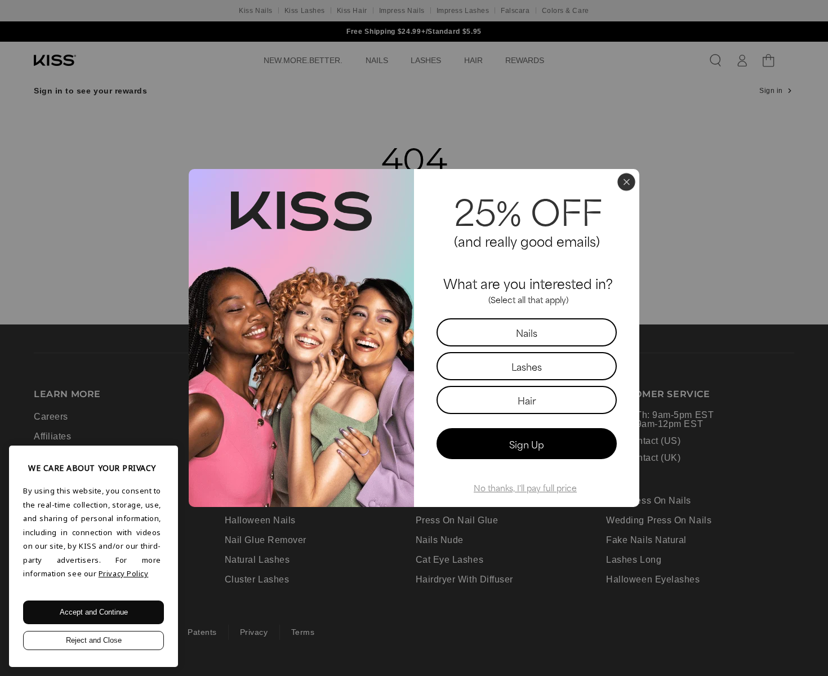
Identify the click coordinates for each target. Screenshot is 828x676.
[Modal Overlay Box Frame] (414, 338)
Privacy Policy (124, 573)
